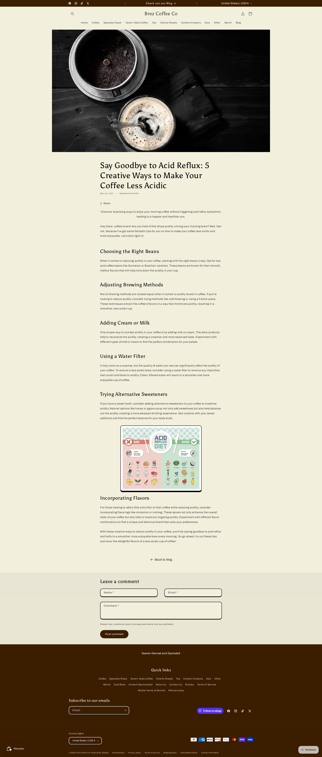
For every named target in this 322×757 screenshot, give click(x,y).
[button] (72, 13)
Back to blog (163, 559)
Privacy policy (134, 753)
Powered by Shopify (100, 753)
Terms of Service (206, 684)
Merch (107, 684)
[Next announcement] (196, 3)
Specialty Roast (118, 678)
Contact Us (175, 684)
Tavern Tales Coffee (141, 678)
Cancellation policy (189, 753)
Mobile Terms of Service (151, 690)
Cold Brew (119, 684)
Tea (178, 678)
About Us (161, 684)
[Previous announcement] (125, 3)
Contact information (210, 753)
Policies (189, 684)
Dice (208, 678)
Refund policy (176, 690)
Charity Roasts (164, 678)
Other (217, 678)
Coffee (102, 678)
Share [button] (106, 203)
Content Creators (193, 678)
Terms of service (152, 753)
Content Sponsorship (141, 684)
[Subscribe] (125, 710)
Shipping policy (170, 753)
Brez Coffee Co (83, 753)
